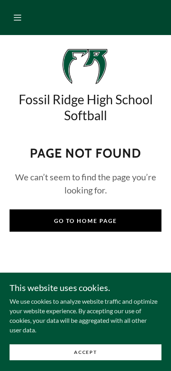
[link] (85, 66)
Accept (85, 352)
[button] (17, 17)
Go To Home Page (85, 220)
